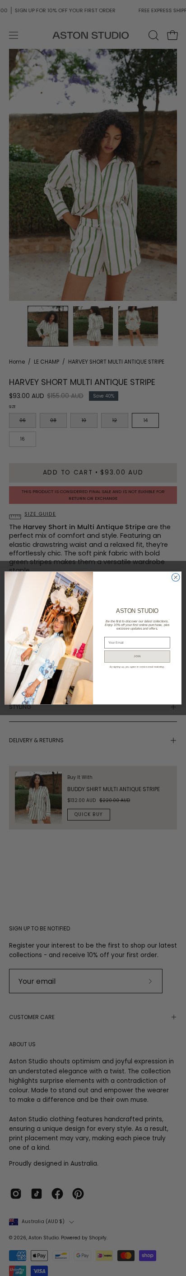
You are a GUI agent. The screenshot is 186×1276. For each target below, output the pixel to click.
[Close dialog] (176, 578)
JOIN (137, 656)
